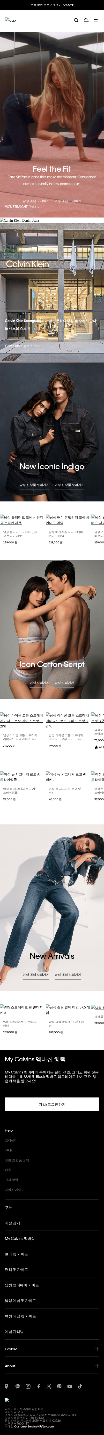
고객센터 (11, 1140)
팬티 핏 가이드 (16, 1269)
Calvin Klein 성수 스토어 (22, 346)
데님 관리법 (14, 1331)
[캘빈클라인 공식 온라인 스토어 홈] (10, 24)
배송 (8, 1170)
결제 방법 (11, 1179)
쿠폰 (8, 1207)
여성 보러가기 (39, 682)
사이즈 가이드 (14, 1189)
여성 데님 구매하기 (68, 201)
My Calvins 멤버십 (20, 1238)
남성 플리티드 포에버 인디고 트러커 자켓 (20, 534)
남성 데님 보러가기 (68, 974)
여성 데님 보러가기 (36, 974)
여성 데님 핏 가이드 (20, 1316)
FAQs (8, 1150)
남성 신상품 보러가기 (34, 485)
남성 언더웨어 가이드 (22, 1284)
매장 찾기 (12, 1222)
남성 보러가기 (64, 682)
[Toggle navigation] (96, 24)
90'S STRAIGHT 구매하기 (23, 206)
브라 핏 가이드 (16, 1253)
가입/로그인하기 (52, 1104)
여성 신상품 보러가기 (69, 485)
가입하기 (52, 9)
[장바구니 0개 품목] (86, 23)
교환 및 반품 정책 (17, 1160)
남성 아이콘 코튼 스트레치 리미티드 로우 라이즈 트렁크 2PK (20, 739)
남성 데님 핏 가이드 (20, 1300)
